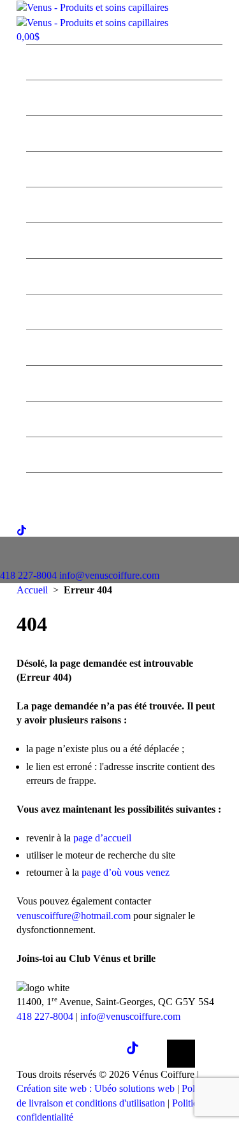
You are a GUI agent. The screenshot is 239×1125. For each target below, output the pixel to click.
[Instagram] (99, 1054)
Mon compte (124, 489)
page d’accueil (102, 837)
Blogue (124, 382)
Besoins (124, 275)
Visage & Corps (124, 346)
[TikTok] (140, 1054)
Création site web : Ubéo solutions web (96, 1088)
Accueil (32, 589)
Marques (124, 203)
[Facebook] (59, 1054)
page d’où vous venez (126, 872)
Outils (124, 310)
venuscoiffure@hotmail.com (74, 915)
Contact (125, 453)
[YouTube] (181, 1054)
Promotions (124, 168)
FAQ (124, 417)
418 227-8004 (28, 575)
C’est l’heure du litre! (124, 132)
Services (125, 96)
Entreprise (124, 61)
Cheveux (124, 239)
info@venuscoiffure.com (130, 1016)
